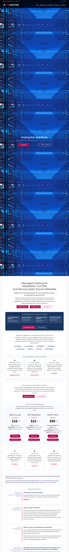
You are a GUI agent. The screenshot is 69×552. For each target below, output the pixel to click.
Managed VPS (47, 306)
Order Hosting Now (45, 144)
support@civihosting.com (8, 1)
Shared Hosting (43, 5)
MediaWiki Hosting (22, 306)
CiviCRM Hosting (35, 306)
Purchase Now (50, 5)
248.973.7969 (17, 1)
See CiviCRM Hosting (29, 327)
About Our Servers (15, 439)
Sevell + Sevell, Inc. (17, 548)
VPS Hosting (57, 5)
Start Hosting (41, 327)
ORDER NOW (15, 436)
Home (37, 5)
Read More (54, 373)
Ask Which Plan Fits (28, 396)
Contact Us (63, 5)
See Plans (23, 144)
